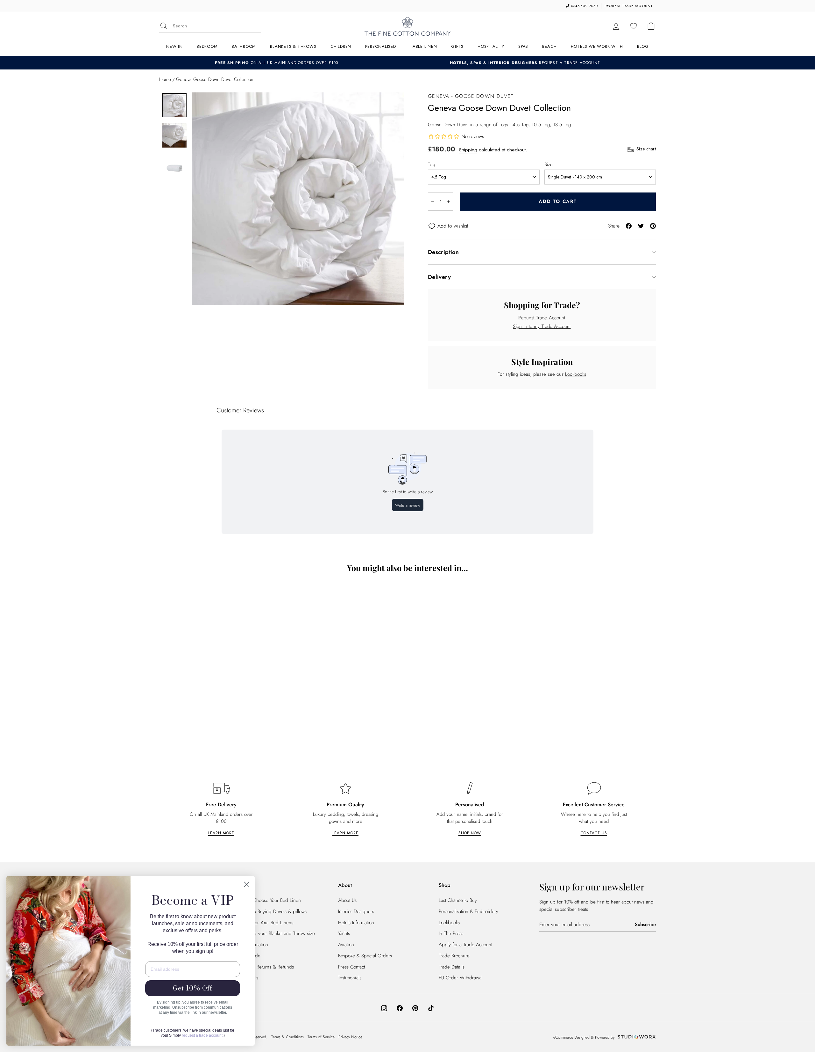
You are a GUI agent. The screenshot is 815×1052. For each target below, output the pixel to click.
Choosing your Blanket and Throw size (276, 933)
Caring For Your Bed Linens (265, 922)
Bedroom (207, 46)
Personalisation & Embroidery (468, 911)
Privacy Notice (350, 1037)
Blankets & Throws (293, 46)
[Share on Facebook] (629, 225)
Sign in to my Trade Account (541, 326)
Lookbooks (575, 374)
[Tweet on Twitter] (641, 225)
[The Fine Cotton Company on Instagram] (384, 1008)
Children (340, 46)
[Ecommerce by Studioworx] (636, 1037)
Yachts (344, 933)
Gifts (457, 46)
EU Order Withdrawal (460, 977)
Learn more (221, 833)
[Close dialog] (246, 884)
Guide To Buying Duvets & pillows (272, 911)
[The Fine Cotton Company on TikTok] (431, 1008)
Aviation (346, 944)
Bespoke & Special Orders (365, 955)
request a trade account (202, 1035)
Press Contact (351, 966)
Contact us (594, 833)
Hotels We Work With (597, 46)
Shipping (468, 149)
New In (174, 46)
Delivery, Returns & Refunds (265, 966)
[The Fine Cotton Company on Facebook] (400, 1008)
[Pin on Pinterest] (653, 225)
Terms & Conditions (287, 1037)
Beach (549, 46)
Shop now (469, 833)
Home (165, 79)
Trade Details (451, 966)
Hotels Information (356, 922)
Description (443, 252)
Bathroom (244, 46)
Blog (643, 46)
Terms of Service (321, 1037)
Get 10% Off (192, 988)
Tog (431, 164)
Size (548, 164)
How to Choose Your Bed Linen (269, 900)
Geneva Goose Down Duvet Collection (220, 722)
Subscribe (645, 924)
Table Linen (423, 46)
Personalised (380, 46)
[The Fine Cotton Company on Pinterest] (415, 1008)
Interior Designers (356, 911)
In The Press (451, 933)
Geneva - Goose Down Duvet (471, 96)
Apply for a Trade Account (465, 944)
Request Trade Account (541, 317)
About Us (347, 900)
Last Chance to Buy (458, 900)
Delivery (439, 277)
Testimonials (349, 977)
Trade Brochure (454, 955)
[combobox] (217, 26)
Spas (523, 46)
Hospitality (491, 46)
